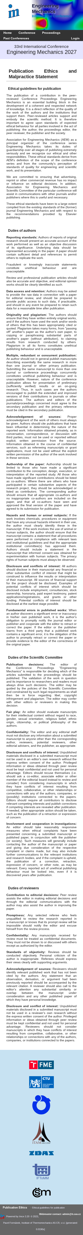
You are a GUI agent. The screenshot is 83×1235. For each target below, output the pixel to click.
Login (74, 38)
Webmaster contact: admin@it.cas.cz (60, 1214)
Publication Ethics (15, 1207)
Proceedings (51, 32)
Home (7, 32)
